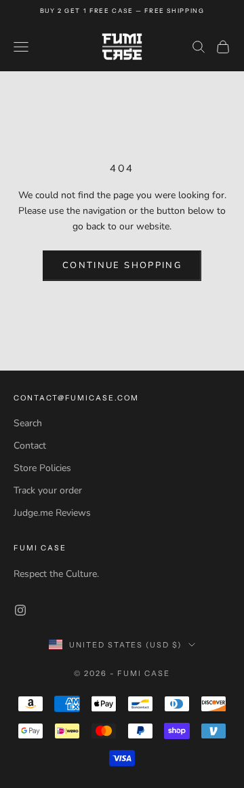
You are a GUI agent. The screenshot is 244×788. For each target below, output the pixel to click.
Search (28, 423)
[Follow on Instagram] (20, 610)
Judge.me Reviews (52, 512)
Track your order (48, 490)
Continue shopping (122, 265)
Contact (30, 445)
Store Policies (42, 468)
